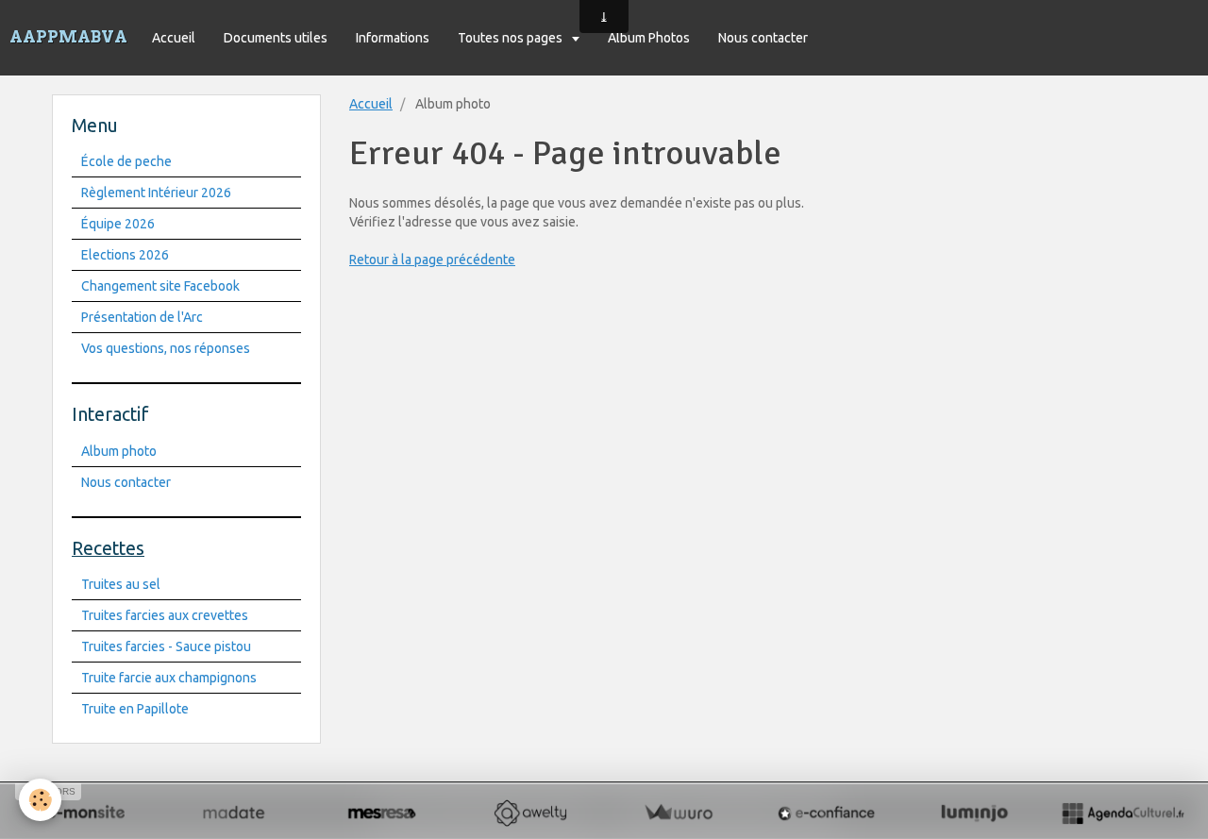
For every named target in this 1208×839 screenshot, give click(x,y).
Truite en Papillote (135, 708)
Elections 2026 (125, 254)
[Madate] (233, 812)
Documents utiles (275, 37)
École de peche (126, 161)
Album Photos (649, 37)
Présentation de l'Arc (142, 317)
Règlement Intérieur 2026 (156, 192)
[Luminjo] (974, 812)
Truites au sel (120, 584)
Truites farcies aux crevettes (164, 615)
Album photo (119, 451)
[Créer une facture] (678, 812)
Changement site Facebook (160, 286)
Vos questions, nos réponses (165, 348)
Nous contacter (763, 37)
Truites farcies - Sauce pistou (166, 646)
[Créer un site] (85, 812)
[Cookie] (40, 800)
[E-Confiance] (826, 812)
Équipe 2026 (118, 223)
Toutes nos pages (511, 37)
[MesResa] (381, 812)
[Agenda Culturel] (1122, 812)
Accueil (173, 37)
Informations (392, 37)
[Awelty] (529, 812)
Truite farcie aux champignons (169, 677)
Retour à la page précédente (432, 259)
